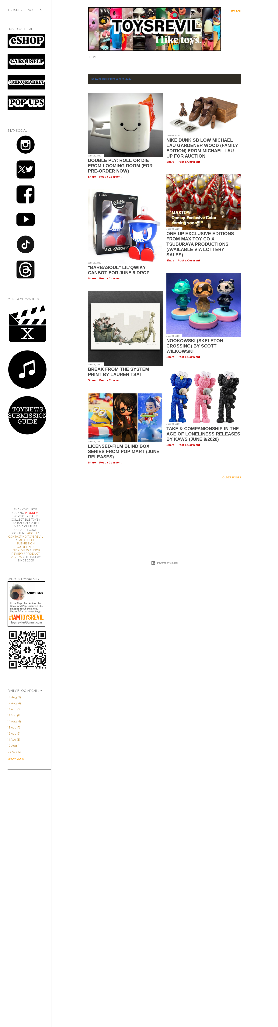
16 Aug (14, 709)
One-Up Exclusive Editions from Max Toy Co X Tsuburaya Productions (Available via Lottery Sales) (200, 244)
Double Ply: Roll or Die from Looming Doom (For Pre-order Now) (120, 165)
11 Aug (13, 739)
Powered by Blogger (167, 563)
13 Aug (13, 727)
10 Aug (14, 745)
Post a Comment (110, 176)
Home (93, 57)
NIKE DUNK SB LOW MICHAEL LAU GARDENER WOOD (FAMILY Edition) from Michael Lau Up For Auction (202, 148)
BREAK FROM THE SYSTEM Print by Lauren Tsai (118, 372)
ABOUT (32, 533)
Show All (231, 78)
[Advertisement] (164, 515)
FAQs (21, 540)
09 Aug (14, 751)
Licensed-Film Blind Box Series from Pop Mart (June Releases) (123, 451)
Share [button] (92, 176)
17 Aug (14, 703)
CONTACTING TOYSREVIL (25, 536)
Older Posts (231, 477)
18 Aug (14, 697)
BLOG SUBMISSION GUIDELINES (25, 543)
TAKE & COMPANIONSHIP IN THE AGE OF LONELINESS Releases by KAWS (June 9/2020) (203, 434)
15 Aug (13, 715)
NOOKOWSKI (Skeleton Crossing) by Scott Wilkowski (194, 346)
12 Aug (14, 733)
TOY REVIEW (20, 550)
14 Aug (14, 721)
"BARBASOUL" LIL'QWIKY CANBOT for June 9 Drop (119, 270)
